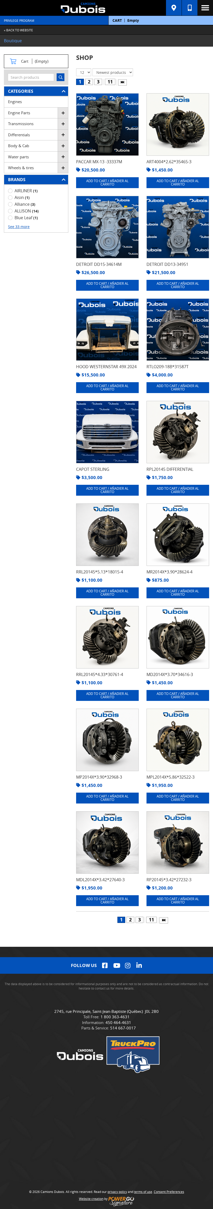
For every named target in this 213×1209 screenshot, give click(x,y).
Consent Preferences (169, 1192)
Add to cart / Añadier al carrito (107, 183)
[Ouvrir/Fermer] (63, 113)
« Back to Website (18, 30)
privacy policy (117, 1192)
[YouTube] (116, 965)
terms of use (143, 1192)
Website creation (91, 1199)
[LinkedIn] (139, 965)
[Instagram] (128, 965)
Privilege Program (19, 20)
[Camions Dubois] (83, 8)
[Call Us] (189, 8)
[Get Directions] (174, 8)
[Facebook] (105, 965)
